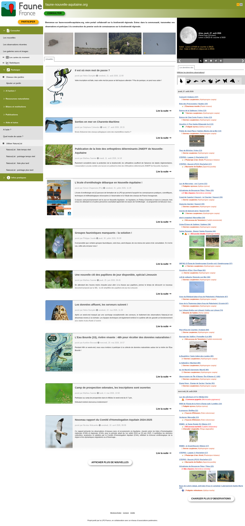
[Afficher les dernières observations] (190, 73)
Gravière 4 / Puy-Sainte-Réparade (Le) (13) (196, 124)
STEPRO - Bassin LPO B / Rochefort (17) (195, 164)
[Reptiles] (203, 81)
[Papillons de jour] (225, 81)
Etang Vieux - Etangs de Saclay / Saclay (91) (197, 383)
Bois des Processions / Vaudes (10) (193, 104)
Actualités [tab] (49, 59)
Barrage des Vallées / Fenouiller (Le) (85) (195, 337)
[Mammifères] (188, 81)
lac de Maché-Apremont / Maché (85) (194, 370)
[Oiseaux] (181, 81)
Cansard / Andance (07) (188, 97)
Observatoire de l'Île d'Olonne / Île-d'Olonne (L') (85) (199, 377)
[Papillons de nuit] (232, 81)
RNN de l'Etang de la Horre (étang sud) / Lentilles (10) (200, 404)
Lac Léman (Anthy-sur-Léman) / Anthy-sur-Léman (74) (201, 310)
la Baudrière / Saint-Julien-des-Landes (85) (196, 356)
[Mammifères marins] (196, 81)
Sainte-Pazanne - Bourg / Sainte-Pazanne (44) (197, 231)
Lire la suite (162, 111)
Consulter (54, 13)
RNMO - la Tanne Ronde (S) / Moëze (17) (195, 424)
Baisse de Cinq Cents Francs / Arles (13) (195, 117)
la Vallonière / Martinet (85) (189, 363)
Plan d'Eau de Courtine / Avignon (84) (194, 330)
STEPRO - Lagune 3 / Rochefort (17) (193, 157)
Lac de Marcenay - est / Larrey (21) (193, 184)
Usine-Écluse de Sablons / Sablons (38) (195, 224)
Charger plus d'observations (211, 498)
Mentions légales (115, 513)
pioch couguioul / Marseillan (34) (192, 218)
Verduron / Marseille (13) (189, 417)
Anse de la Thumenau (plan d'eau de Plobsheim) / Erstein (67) (203, 303)
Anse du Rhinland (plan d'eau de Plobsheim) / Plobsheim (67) (203, 297)
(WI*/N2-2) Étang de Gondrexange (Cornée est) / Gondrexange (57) (205, 264)
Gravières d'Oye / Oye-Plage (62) (192, 270)
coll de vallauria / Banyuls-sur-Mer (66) (194, 277)
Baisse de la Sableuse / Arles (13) (192, 111)
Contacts (126, 513)
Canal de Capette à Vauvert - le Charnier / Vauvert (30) (201, 197)
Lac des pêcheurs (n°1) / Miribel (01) (193, 397)
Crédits (132, 513)
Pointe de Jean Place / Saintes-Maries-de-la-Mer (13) (200, 131)
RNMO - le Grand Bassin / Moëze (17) (194, 446)
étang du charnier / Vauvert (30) (191, 204)
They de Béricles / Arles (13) (190, 151)
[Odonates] (217, 81)
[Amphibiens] (210, 81)
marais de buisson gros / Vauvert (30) (194, 211)
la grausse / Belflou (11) (188, 411)
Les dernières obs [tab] (186, 68)
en (241, 4)
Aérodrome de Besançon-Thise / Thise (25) (196, 190)
